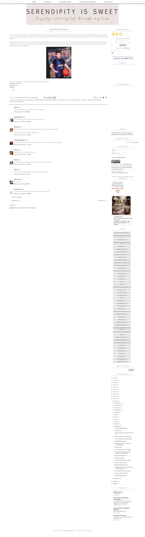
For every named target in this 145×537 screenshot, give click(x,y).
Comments (117, 153)
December (118, 403)
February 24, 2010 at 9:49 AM (22, 112)
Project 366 (121, 306)
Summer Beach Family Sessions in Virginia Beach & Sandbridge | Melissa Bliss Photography (123, 502)
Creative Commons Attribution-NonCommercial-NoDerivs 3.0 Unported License (122, 167)
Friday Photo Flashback (120, 263)
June (116, 417)
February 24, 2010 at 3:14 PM (22, 174)
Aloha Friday (120, 239)
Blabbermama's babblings (43, 100)
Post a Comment (16, 197)
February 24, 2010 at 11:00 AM (22, 135)
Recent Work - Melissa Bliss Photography (121, 498)
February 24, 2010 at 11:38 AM (22, 154)
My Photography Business (87, 2)
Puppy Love (120, 309)
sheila (15, 160)
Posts (115, 150)
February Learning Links (121, 473)
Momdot (12, 87)
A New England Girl (19, 140)
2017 (114, 385)
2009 (114, 481)
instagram (121, 356)
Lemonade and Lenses (120, 515)
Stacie (15, 107)
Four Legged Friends (120, 260)
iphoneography (120, 359)
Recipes (121, 317)
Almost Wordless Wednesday (24, 100)
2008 (114, 483)
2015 (114, 389)
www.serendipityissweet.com (119, 172)
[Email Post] (44, 97)
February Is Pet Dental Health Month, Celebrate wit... (122, 452)
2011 (114, 399)
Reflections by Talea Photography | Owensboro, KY (123, 517)
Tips (121, 334)
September (118, 410)
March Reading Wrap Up (120, 511)
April (116, 421)
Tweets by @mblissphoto (118, 157)
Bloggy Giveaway (120, 249)
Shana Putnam (18, 117)
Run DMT (16, 127)
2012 (114, 396)
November (118, 405)
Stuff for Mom (120, 322)
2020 (114, 378)
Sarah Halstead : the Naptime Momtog (122, 508)
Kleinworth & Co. (118, 492)
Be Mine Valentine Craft (120, 465)
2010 (114, 401)
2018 (114, 382)
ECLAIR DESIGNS (69, 530)
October (117, 408)
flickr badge (135, 142)
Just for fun (120, 276)
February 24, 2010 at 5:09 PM (22, 184)
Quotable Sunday (121, 314)
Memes (55, 100)
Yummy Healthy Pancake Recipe (123, 439)
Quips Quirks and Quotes (121, 311)
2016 (114, 387)
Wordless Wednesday (17, 101)
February (117, 426)
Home (34, 2)
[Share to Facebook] (54, 98)
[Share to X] (52, 98)
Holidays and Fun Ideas (120, 271)
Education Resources (120, 254)
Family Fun (121, 257)
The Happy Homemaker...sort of (76, 100)
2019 (114, 380)
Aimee (16, 150)
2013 (114, 394)
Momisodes (17, 189)
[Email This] (48, 98)
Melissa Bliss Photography (120, 287)
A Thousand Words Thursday (122, 436)
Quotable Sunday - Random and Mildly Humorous (123, 467)
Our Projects (120, 295)
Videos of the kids (121, 337)
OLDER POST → (102, 200)
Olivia (15, 169)
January (117, 478)
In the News (121, 273)
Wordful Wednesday (94, 100)
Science (121, 319)
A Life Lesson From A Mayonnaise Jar (123, 433)
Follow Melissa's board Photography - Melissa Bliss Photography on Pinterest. (122, 133)
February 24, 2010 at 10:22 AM (22, 121)
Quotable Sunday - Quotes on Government (122, 444)
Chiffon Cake (117, 493)
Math (121, 284)
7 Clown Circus (14, 85)
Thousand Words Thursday (120, 332)
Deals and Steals (120, 252)
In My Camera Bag (65, 2)
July (116, 414)
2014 (114, 392)
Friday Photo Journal (120, 265)
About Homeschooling (121, 233)
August (117, 412)
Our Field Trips (121, 292)
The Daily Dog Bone (120, 325)
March (116, 424)
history (121, 353)
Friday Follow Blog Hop (120, 428)
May (116, 419)
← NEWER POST (15, 200)
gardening (121, 351)
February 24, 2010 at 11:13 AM (22, 144)
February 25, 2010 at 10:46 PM (22, 194)
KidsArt (121, 279)
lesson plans (120, 361)
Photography (120, 303)
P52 (121, 298)
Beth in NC (17, 179)
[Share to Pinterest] (55, 98)
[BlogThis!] (50, 98)
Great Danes (121, 268)
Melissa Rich (127, 164)
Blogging (120, 246)
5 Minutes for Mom (15, 83)
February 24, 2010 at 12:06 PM (22, 164)
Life (120, 282)
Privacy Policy (108, 2)
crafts (120, 345)
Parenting (61, 100)
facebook (121, 348)
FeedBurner (126, 48)
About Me (48, 2)
